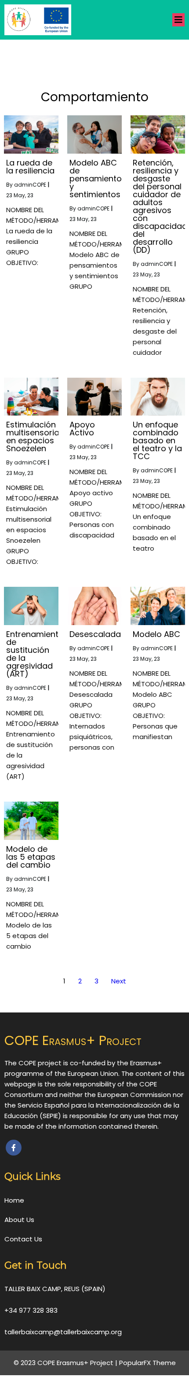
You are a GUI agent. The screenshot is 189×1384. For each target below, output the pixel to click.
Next (118, 981)
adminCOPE (30, 184)
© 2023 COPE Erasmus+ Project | (66, 1362)
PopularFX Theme (147, 1362)
